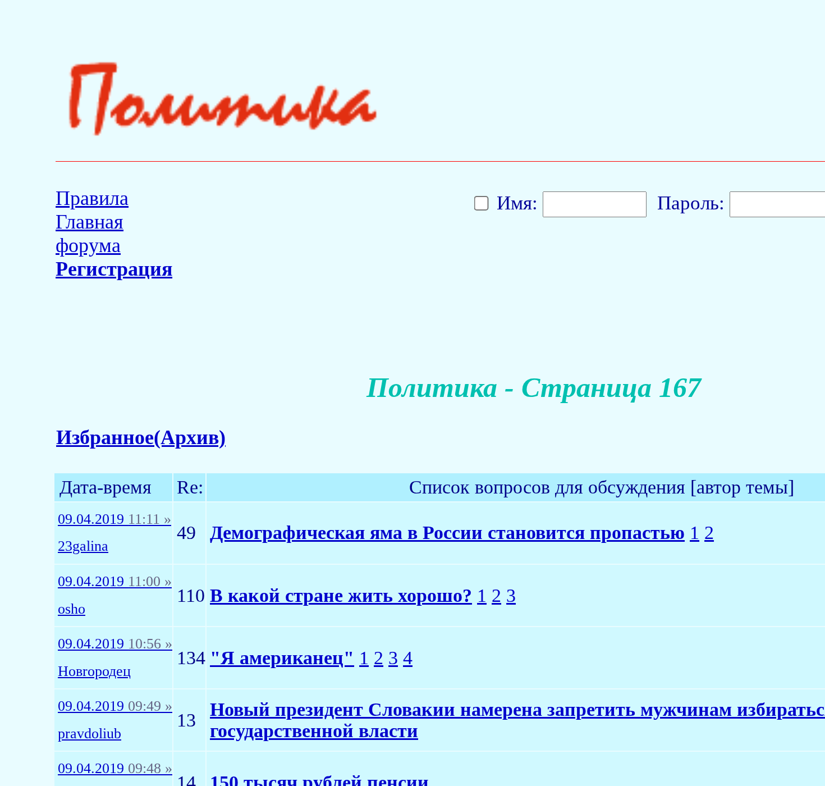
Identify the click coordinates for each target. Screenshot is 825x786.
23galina (83, 546)
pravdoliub (89, 734)
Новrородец (94, 671)
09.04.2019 (114, 519)
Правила (92, 198)
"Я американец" (282, 657)
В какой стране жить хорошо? (341, 595)
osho (71, 609)
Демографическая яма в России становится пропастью (447, 532)
